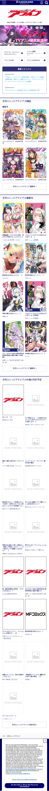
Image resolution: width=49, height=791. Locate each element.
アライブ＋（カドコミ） (12, 53)
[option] (24, 35)
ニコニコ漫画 (34, 53)
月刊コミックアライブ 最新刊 (24, 368)
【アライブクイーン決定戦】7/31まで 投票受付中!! (21, 90)
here (39, 753)
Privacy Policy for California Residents (24, 779)
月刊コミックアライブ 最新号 (24, 186)
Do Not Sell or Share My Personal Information (20, 769)
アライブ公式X (9, 60)
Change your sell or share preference (18, 773)
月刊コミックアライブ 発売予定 (24, 725)
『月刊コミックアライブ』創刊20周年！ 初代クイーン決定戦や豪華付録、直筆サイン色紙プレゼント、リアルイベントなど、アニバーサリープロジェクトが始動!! (24, 79)
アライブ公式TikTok (33, 60)
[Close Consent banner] (45, 741)
